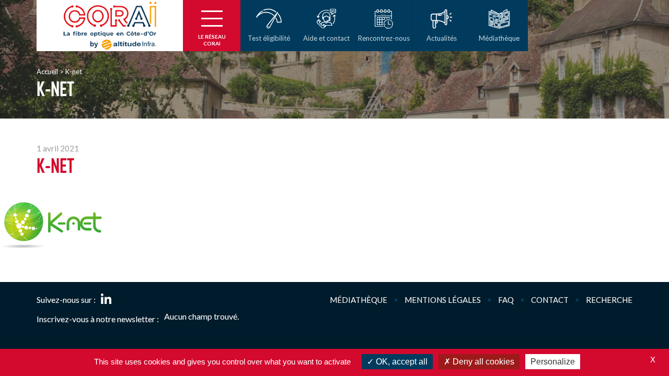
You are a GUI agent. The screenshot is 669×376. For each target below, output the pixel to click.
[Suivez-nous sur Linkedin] (106, 300)
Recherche (609, 299)
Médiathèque (358, 299)
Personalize (552, 361)
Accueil (47, 71)
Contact (550, 299)
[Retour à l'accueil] (110, 25)
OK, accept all (401, 361)
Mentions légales (443, 299)
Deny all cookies (482, 361)
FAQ (506, 299)
